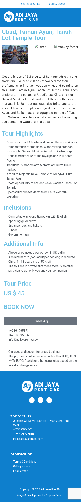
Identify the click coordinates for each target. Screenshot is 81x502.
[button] (74, 17)
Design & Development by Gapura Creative (40, 495)
